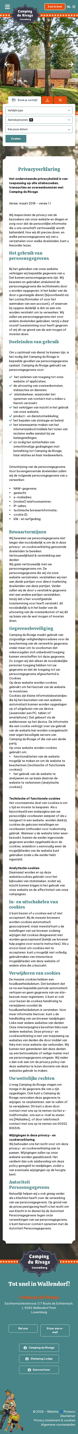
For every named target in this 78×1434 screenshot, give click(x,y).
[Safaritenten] (47, 100)
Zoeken (16, 138)
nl (69, 7)
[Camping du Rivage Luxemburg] (25, 15)
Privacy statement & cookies (54, 1420)
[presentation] (7, 64)
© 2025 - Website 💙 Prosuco (54, 1411)
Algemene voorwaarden (58, 1424)
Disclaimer (67, 1416)
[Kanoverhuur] (60, 100)
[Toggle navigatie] (7, 7)
